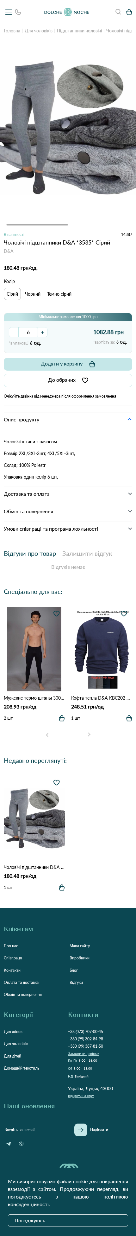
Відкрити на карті (81, 1096)
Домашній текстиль (21, 1068)
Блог (74, 970)
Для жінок (13, 1031)
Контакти (12, 970)
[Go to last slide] (47, 734)
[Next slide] (89, 734)
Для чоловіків (39, 30)
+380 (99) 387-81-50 (85, 1046)
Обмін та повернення (23, 994)
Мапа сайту (80, 946)
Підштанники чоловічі (79, 30)
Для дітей (12, 1056)
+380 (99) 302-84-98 (85, 1039)
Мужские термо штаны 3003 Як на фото (34, 698)
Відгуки (76, 982)
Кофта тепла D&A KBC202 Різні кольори (101, 698)
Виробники (80, 958)
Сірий (12, 294)
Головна (12, 30)
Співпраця (13, 958)
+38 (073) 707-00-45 (85, 1031)
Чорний (32, 294)
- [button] (14, 332)
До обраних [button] (62, 380)
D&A (9, 251)
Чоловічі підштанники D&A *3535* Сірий (34, 867)
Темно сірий (59, 294)
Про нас (11, 946)
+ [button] (43, 332)
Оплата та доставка (21, 982)
